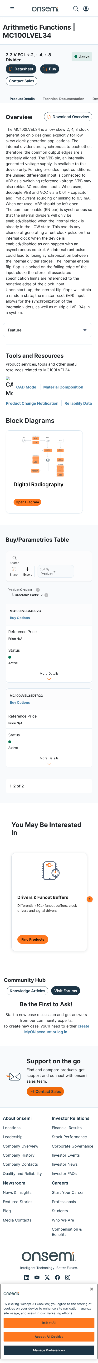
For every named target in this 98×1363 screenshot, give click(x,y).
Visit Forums (65, 990)
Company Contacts (20, 1164)
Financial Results (67, 1127)
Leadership (13, 1136)
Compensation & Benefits (67, 1232)
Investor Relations (70, 1118)
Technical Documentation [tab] (63, 99)
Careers (60, 1182)
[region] (49, 1321)
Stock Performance (69, 1136)
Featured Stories (17, 1201)
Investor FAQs (64, 1173)
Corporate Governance (72, 1146)
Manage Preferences (49, 1350)
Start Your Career (68, 1192)
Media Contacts (17, 1220)
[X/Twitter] (48, 1278)
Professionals (64, 1201)
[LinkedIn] (27, 1278)
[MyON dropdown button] (87, 9)
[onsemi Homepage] (45, 9)
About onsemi (17, 1118)
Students (60, 1210)
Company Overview (20, 1146)
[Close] (91, 1289)
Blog (7, 1210)
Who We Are (63, 1220)
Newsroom (14, 1182)
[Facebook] (58, 1278)
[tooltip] (27, 571)
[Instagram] (67, 1278)
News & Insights (17, 1192)
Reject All (49, 1323)
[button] (21, 387)
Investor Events (66, 1155)
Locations (11, 1127)
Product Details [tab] (22, 99)
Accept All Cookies (49, 1336)
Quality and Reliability (22, 1173)
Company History (18, 1155)
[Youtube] (37, 1278)
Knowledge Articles (27, 990)
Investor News (65, 1164)
